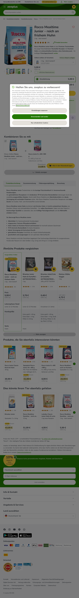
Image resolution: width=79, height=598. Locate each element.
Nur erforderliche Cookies (39, 123)
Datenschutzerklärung (22, 105)
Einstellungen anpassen (39, 110)
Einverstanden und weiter (39, 117)
